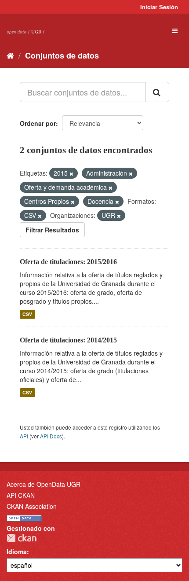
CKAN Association (32, 506)
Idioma (17, 551)
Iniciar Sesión (159, 7)
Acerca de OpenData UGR (43, 484)
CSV (27, 314)
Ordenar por (38, 123)
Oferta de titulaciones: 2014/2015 (68, 340)
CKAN (21, 538)
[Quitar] (71, 173)
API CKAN (21, 495)
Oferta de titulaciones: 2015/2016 (68, 261)
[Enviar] (157, 92)
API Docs (51, 436)
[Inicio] (10, 55)
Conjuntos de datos (62, 55)
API (24, 436)
